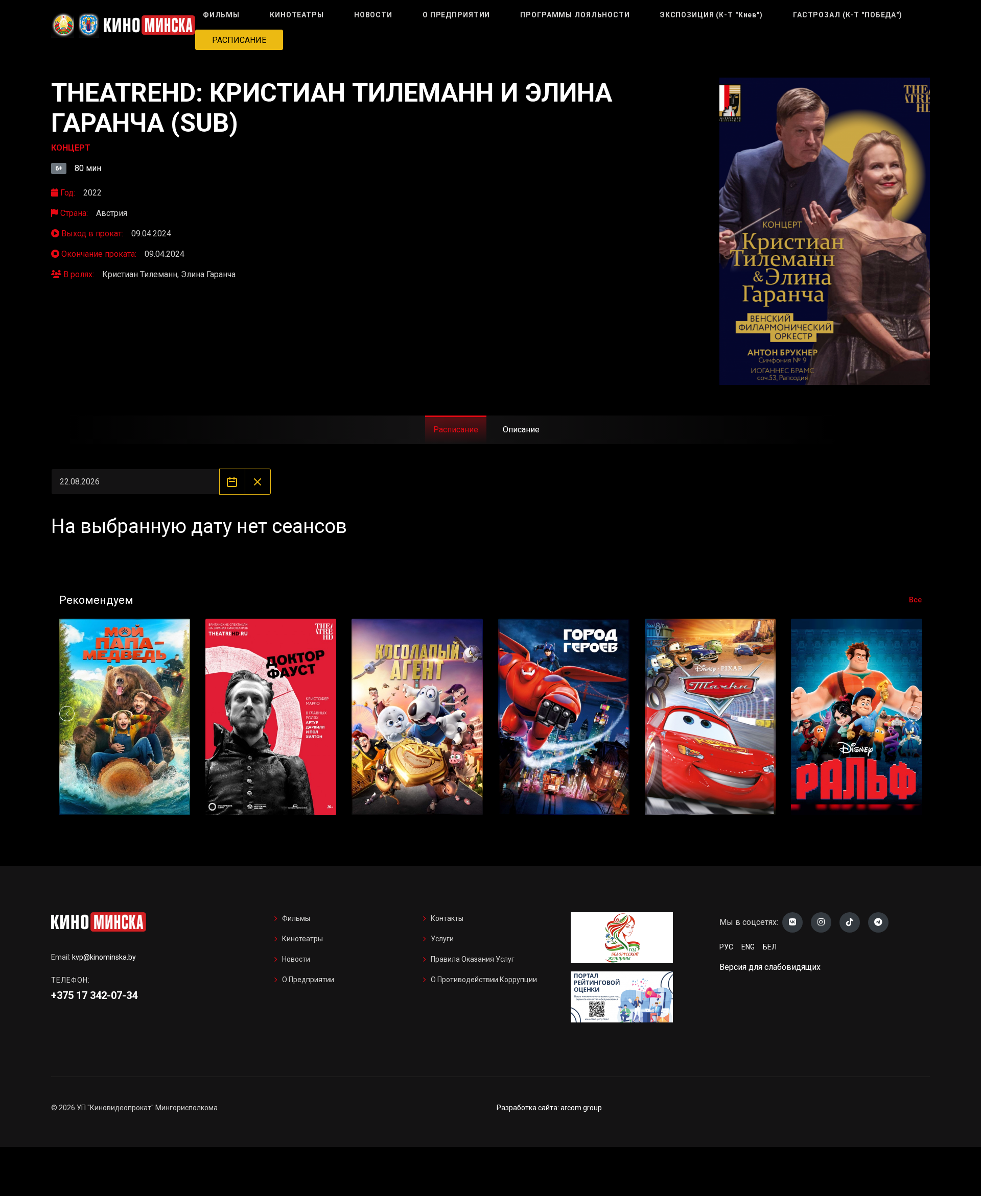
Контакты (447, 918)
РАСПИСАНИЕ (239, 40)
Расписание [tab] (455, 429)
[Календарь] (232, 482)
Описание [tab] (521, 429)
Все (915, 600)
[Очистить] (258, 482)
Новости (296, 959)
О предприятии (308, 979)
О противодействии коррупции (484, 979)
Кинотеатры (302, 939)
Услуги (442, 939)
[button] (914, 713)
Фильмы (296, 918)
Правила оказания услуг (473, 959)
